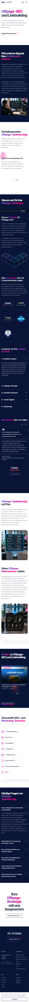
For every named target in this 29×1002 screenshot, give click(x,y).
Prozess (17, 210)
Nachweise (10, 210)
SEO (17, 966)
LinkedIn (18, 977)
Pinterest (18, 982)
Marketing (18, 964)
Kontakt (3, 987)
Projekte (3, 982)
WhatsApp (3, 958)
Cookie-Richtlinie (21, 995)
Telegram (3, 956)
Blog (2, 984)
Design (17, 961)
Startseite (3, 977)
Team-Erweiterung (20, 968)
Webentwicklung (20, 954)
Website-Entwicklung (21, 957)
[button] (16, 180)
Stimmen (23, 210)
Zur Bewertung (14, 474)
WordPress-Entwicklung (22, 959)
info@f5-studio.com (6, 955)
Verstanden (15, 999)
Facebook (18, 980)
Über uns (3, 210)
